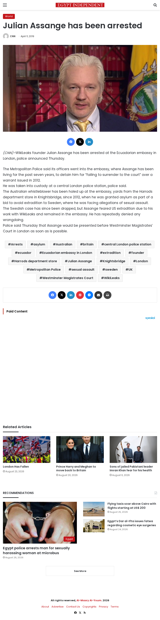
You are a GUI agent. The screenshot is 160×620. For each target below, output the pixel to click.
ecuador (24, 253)
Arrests (17, 244)
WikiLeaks (112, 278)
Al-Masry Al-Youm (88, 600)
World (9, 16)
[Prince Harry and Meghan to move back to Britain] (80, 449)
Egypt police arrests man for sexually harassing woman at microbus (36, 550)
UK (130, 269)
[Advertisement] (80, 372)
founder (137, 253)
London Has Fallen (16, 467)
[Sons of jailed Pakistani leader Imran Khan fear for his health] (133, 449)
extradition (112, 253)
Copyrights (89, 606)
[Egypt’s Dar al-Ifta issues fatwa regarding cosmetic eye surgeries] (94, 525)
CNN (12, 36)
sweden (111, 269)
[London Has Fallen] (26, 449)
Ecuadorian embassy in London (67, 253)
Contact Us (73, 606)
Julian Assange (80, 261)
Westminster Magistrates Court (67, 278)
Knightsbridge (114, 261)
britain (88, 244)
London (142, 261)
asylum (39, 244)
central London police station (127, 244)
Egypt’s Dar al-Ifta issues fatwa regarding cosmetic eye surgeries (132, 523)
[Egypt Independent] (80, 5)
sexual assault (82, 269)
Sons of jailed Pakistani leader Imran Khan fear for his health (131, 468)
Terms (115, 606)
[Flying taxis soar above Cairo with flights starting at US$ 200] (94, 509)
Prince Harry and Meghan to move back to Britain (76, 468)
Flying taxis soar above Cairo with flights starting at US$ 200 (132, 506)
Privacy (103, 606)
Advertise (58, 606)
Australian (64, 244)
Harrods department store (35, 261)
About (45, 606)
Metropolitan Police (45, 269)
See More (80, 571)
